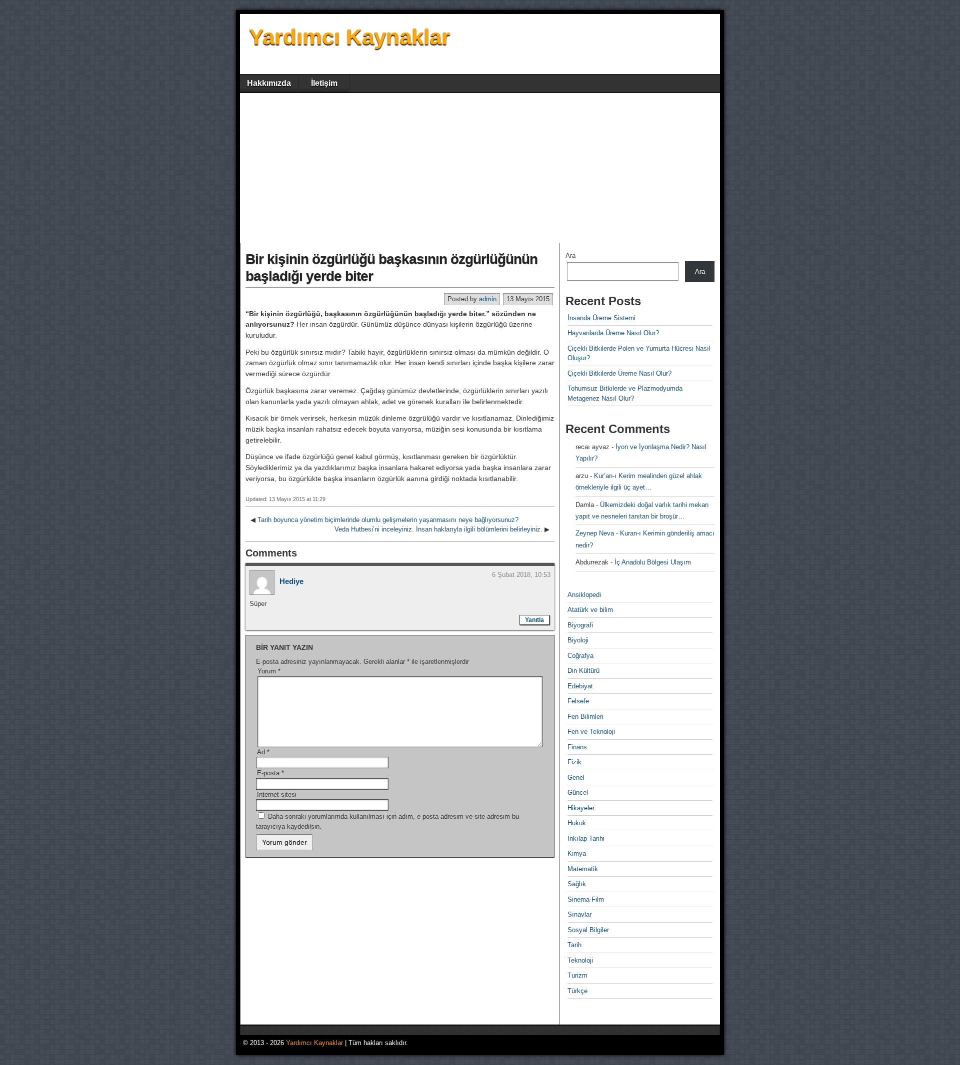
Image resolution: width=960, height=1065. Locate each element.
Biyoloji (578, 640)
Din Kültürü (584, 670)
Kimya (577, 853)
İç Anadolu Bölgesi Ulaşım (652, 562)
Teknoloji (580, 960)
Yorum (269, 671)
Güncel (578, 792)
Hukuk (577, 823)
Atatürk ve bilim (590, 609)
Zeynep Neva (595, 533)
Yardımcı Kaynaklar (349, 36)
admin (487, 299)
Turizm (578, 975)
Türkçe (578, 991)
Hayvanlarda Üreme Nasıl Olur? (613, 333)
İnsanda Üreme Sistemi (602, 318)
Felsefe (578, 701)
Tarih (575, 945)
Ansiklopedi (584, 594)
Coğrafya (581, 655)
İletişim (324, 83)
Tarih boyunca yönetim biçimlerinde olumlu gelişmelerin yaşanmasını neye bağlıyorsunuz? (388, 520)
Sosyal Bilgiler (588, 930)
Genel (576, 777)
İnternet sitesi (276, 794)
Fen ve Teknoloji (591, 731)
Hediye (292, 581)
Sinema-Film (586, 899)
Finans (577, 747)
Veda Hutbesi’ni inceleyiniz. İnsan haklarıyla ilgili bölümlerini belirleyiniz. (438, 529)
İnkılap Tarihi (586, 838)
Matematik (583, 869)
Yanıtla (534, 619)
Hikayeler (581, 808)
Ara (571, 255)
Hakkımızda (269, 83)
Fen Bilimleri (586, 716)
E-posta (270, 773)
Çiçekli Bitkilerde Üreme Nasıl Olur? (620, 373)
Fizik (575, 762)
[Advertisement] (480, 168)
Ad (263, 752)
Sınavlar (580, 914)
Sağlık (577, 884)
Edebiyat (580, 686)
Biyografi (580, 625)
